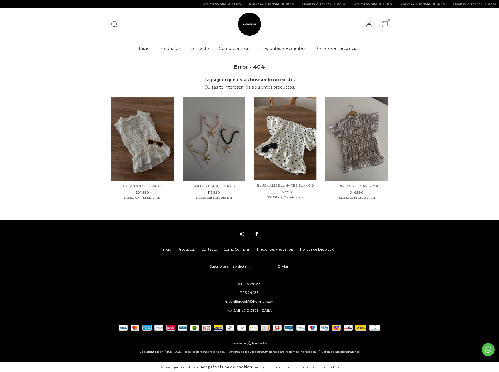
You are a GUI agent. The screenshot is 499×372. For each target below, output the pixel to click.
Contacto (199, 48)
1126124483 (249, 292)
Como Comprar (234, 48)
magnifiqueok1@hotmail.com (250, 301)
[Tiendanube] (250, 343)
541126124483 (249, 283)
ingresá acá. (307, 352)
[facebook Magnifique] (256, 234)
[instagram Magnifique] (242, 234)
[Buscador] (116, 25)
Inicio (144, 48)
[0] (382, 25)
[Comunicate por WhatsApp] (488, 349)
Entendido (330, 367)
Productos (169, 48)
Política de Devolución (337, 48)
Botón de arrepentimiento (340, 352)
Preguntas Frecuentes (282, 48)
